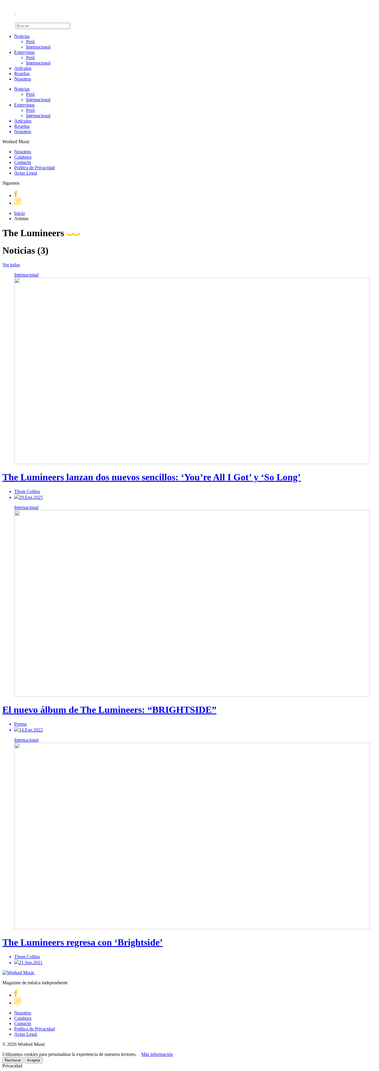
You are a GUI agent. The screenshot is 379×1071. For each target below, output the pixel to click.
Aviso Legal (25, 172)
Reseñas (22, 73)
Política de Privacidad (34, 167)
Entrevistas (24, 52)
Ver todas (11, 264)
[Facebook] (15, 195)
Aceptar (33, 1060)
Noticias (22, 36)
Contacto (22, 162)
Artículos (22, 68)
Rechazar (13, 1060)
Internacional (38, 46)
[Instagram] (17, 203)
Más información (157, 1054)
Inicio (19, 213)
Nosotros (22, 78)
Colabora (22, 157)
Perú (30, 41)
